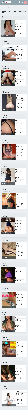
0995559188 (6, 388)
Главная (3, 7)
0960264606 (6, 142)
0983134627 (5, 117)
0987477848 (5, 265)
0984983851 (5, 216)
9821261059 (6, 241)
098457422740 (6, 191)
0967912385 (6, 43)
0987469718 (5, 19)
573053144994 (5, 68)
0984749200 (6, 93)
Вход (22, 1)
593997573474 (5, 364)
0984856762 (6, 290)
